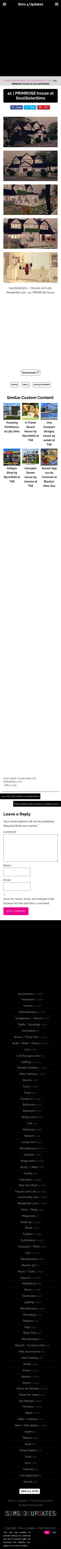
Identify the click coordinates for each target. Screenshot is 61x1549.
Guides (28, 1173)
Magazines (28, 1216)
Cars (27, 1049)
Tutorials (28, 1469)
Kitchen (29, 1135)
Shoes (26, 1383)
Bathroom (29, 1104)
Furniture (26, 1099)
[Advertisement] (30, 42)
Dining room (29, 1117)
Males (29, 1412)
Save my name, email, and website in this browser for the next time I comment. (28, 901)
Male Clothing (27, 1074)
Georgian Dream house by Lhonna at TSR (30, 477)
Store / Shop (29, 1209)
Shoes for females (28, 1388)
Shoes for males (29, 1394)
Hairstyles (25, 1179)
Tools (28, 1456)
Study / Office (29, 1167)
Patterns (28, 1321)
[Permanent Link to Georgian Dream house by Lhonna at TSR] (30, 464)
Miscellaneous (28, 1012)
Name (8, 865)
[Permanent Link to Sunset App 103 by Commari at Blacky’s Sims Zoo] (49, 464)
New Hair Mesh (28, 1185)
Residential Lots (42, 80)
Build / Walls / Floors (26, 1043)
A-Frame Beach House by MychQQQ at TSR (30, 431)
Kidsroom (29, 1129)
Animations (29, 1030)
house (14, 385)
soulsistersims (42, 385)
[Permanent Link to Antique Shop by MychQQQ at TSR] (11, 464)
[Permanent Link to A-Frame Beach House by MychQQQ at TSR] (30, 418)
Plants (27, 1364)
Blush (28, 1227)
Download (29, 372)
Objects (25, 1277)
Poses (26, 1370)
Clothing (26, 1062)
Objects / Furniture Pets (30, 1345)
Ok (47, 1532)
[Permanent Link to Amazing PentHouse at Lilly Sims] (11, 418)
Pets (27, 1327)
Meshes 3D (28, 1265)
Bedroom (29, 1110)
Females (28, 1406)
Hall (29, 1123)
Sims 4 (26, 385)
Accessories (25, 993)
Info (54, 1532)
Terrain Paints (27, 1450)
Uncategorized (29, 1475)
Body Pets (29, 1332)
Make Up (26, 1222)
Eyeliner (28, 1234)
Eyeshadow (28, 1240)
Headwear (27, 999)
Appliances (29, 1283)
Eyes (26, 1086)
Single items (28, 1161)
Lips (27, 1252)
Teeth (27, 1444)
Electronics (29, 1296)
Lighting (29, 1302)
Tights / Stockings (28, 1024)
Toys (27, 1463)
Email (7, 880)
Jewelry (28, 1005)
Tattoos (27, 1438)
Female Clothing (27, 1067)
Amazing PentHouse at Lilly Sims (12, 427)
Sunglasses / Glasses (29, 1018)
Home (7, 80)
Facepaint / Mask (29, 1246)
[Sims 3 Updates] (30, 1513)
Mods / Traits (26, 1271)
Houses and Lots (21, 80)
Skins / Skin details (26, 1425)
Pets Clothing (29, 1357)
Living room (29, 1142)
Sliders (29, 1431)
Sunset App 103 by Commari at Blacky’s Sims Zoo (49, 477)
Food (27, 1092)
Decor (28, 1289)
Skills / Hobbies (28, 1419)
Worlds (28, 1481)
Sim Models (26, 1401)
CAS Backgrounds (27, 1055)
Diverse (27, 1080)
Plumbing (29, 1314)
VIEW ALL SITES (30, 1491)
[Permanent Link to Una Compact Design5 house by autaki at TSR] (49, 418)
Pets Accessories (29, 1351)
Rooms (26, 1376)
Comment (10, 832)
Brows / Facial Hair (26, 1037)
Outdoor (29, 1154)
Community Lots (27, 1197)
